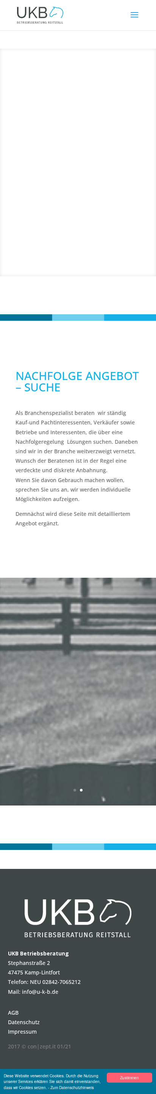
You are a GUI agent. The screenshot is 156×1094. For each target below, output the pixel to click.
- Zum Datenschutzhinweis (71, 1087)
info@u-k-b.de (40, 991)
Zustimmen (129, 1077)
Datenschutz (24, 1022)
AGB (13, 1012)
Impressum (22, 1031)
